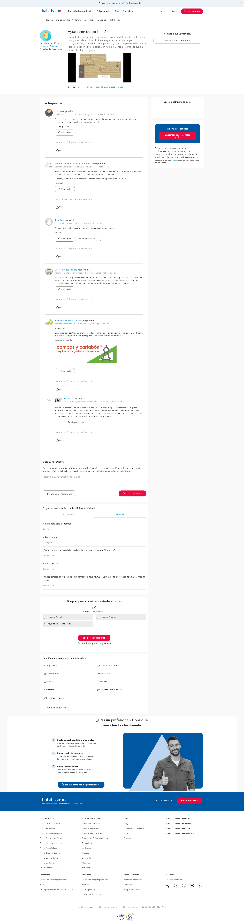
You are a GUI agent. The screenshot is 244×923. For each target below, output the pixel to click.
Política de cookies (129, 907)
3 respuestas (48, 556)
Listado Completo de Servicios (179, 823)
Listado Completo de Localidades (180, 833)
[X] (184, 885)
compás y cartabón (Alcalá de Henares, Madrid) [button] (77, 324)
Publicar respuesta (132, 493)
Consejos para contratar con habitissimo (56, 890)
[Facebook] (176, 885)
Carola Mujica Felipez (66, 270)
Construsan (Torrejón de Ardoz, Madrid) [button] (73, 224)
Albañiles (86, 863)
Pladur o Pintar (50, 564)
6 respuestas (74, 87)
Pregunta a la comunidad (177, 41)
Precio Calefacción (47, 863)
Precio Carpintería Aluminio (51, 858)
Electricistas (87, 858)
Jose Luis (59, 220)
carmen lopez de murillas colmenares (74, 164)
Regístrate (44, 885)
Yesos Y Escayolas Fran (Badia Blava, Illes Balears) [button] (87, 402)
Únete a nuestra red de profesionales (81, 785)
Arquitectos (87, 868)
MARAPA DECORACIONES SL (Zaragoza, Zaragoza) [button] (79, 115)
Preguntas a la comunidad (58, 20)
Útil (60, 150)
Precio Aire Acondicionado (51, 843)
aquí (157, 157)
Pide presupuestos (192, 11)
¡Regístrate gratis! (133, 3)
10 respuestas (49, 543)
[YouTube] (192, 885)
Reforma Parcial (54, 617)
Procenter (128, 838)
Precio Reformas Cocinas (50, 853)
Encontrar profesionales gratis (177, 136)
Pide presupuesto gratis (94, 638)
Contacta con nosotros (175, 880)
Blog (126, 823)
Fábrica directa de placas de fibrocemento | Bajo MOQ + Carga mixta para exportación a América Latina (94, 578)
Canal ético (128, 885)
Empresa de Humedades (92, 833)
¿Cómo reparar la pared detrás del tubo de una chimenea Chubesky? (79, 550)
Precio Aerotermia (47, 828)
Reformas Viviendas (84, 20)
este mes (120, 515)
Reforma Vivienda (108, 617)
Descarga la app (88, 890)
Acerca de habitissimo (133, 880)
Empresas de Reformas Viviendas (95, 838)
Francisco (69, 398)
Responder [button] (66, 133)
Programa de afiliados (133, 890)
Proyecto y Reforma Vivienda (60, 624)
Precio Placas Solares (48, 848)
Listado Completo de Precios (178, 818)
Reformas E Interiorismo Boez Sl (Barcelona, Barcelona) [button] (80, 273)
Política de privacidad (107, 907)
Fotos (126, 833)
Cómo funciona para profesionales (96, 880)
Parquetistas (87, 843)
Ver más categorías (56, 708)
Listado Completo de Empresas (179, 828)
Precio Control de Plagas (50, 868)
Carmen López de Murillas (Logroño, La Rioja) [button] (76, 167)
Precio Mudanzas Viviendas (51, 833)
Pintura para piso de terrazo (57, 524)
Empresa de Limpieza (91, 828)
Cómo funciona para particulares (53, 880)
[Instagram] (168, 885)
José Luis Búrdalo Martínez (69, 321)
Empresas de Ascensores (92, 823)
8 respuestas (48, 529)
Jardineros (86, 848)
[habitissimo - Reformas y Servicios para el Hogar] (52, 11)
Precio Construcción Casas (51, 838)
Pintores (85, 853)
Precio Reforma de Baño (50, 823)
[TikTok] (199, 885)
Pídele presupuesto (88, 239)
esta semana (68, 515)
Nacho (58, 111)
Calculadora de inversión (92, 894)
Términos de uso (85, 907)
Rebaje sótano (50, 537)
